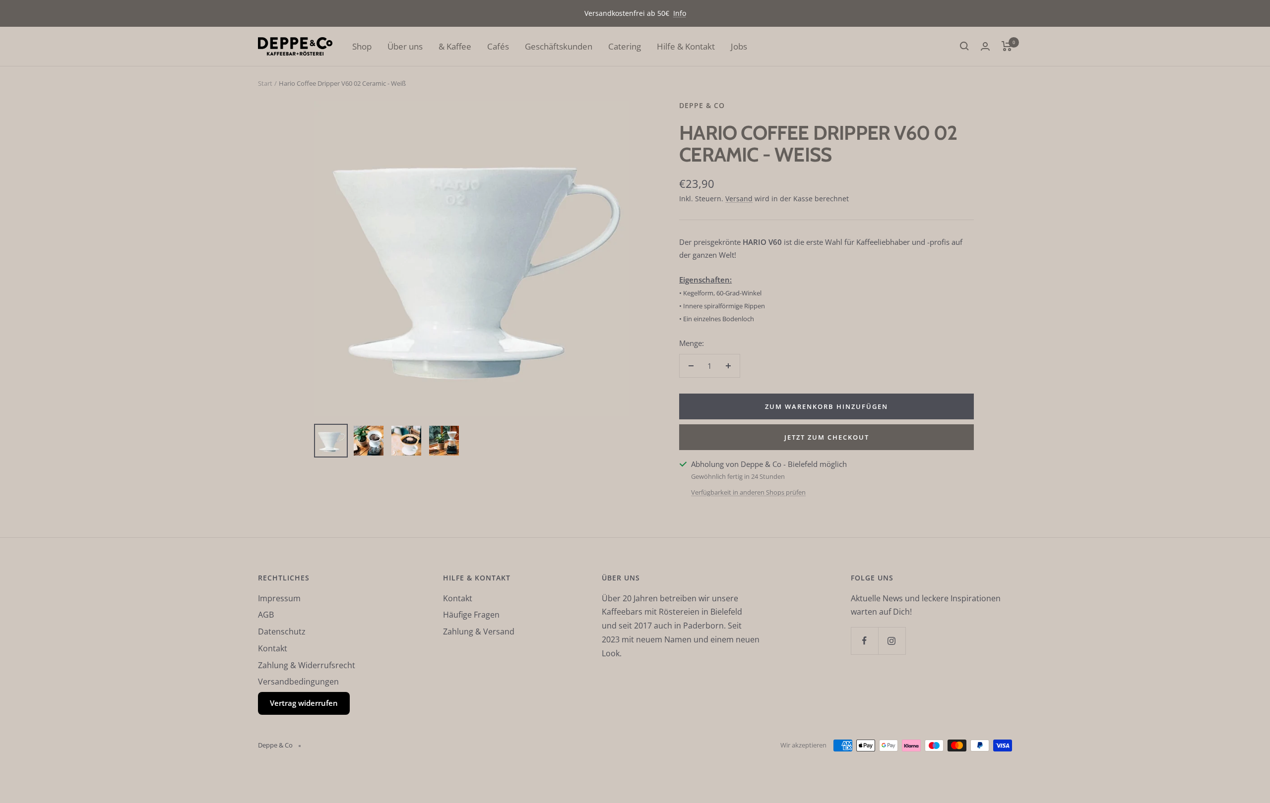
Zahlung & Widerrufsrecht (306, 665)
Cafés (498, 46)
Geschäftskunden (558, 46)
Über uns (405, 46)
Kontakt (272, 648)
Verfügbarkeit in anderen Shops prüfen (748, 492)
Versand (739, 198)
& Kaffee (455, 46)
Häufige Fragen (471, 614)
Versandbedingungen (298, 681)
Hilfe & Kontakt (686, 46)
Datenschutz (282, 631)
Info (679, 13)
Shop (362, 46)
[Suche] (964, 46)
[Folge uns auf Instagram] (891, 640)
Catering (624, 46)
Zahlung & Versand (478, 631)
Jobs (739, 46)
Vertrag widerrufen (304, 703)
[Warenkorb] (1007, 46)
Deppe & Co (702, 105)
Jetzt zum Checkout (826, 437)
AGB (266, 614)
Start (265, 83)
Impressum (279, 598)
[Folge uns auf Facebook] (864, 640)
